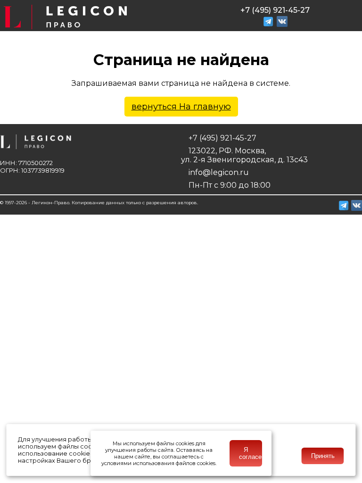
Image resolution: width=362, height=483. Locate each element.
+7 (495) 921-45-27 (221, 137)
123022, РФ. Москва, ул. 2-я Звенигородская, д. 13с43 (244, 155)
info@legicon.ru (218, 172)
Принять (323, 455)
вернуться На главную (181, 106)
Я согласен (250, 453)
